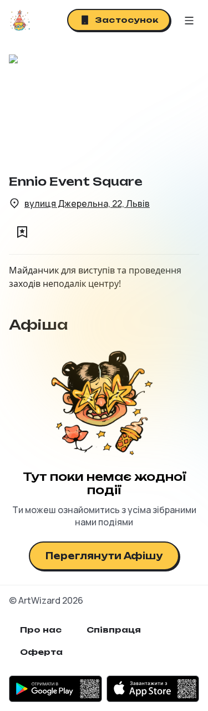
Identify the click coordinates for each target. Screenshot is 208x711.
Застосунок (126, 19)
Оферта (41, 652)
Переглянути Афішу (104, 555)
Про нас (41, 629)
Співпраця (114, 629)
